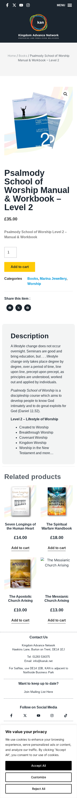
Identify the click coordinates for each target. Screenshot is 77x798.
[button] (69, 5)
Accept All (38, 765)
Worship (34, 284)
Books (23, 55)
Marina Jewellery (53, 278)
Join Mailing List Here (38, 691)
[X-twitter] (14, 5)
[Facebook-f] (7, 5)
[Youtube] (21, 5)
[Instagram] (28, 5)
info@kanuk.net (43, 661)
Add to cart (20, 267)
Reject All (38, 789)
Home (12, 55)
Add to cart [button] (20, 548)
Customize (38, 777)
